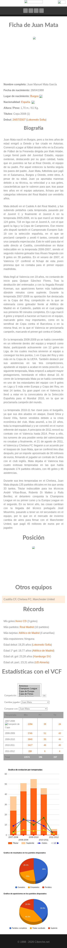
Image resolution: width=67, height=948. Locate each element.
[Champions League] (29, 688)
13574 (27, 757)
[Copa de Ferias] (29, 694)
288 (30, 751)
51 (45, 733)
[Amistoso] (29, 686)
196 (40, 757)
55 (45, 739)
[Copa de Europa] (29, 691)
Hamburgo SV (42, 656)
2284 (30, 724)
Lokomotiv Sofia (36, 119)
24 (60, 724)
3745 (30, 733)
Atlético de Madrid (29, 633)
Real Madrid (27, 627)
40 (60, 745)
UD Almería (41, 662)
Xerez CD (21, 621)
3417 (30, 745)
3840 (30, 739)
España (25, 102)
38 (45, 724)
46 (60, 739)
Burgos (34, 96)
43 (60, 733)
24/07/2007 (19, 119)
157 (55, 757)
